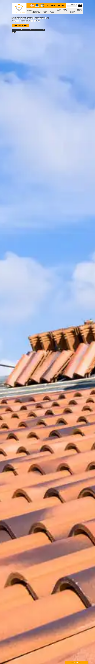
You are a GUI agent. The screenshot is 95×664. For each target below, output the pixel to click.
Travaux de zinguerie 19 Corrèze (72, 11)
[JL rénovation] (19, 7)
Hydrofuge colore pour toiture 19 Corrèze (79, 11)
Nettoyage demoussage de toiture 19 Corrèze (36, 11)
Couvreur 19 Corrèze (29, 11)
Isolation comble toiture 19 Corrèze (59, 11)
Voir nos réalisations (20, 25)
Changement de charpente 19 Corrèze (44, 11)
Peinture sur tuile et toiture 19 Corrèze (65, 11)
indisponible (52, 5)
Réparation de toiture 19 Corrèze (52, 11)
